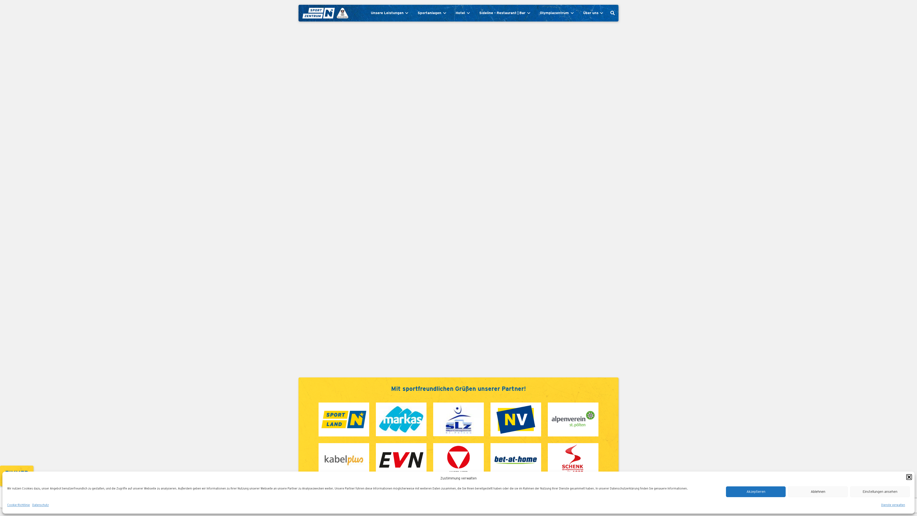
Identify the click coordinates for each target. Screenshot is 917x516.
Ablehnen (818, 492)
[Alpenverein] (573, 419)
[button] (909, 477)
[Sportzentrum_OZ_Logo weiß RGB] (325, 13)
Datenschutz (40, 505)
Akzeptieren (755, 492)
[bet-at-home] (515, 460)
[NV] (515, 419)
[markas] (401, 419)
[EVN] (401, 460)
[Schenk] (573, 460)
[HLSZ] (458, 460)
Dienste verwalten (893, 505)
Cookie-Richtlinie (18, 505)
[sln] (344, 419)
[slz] (458, 419)
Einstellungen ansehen (880, 492)
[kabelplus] (344, 460)
